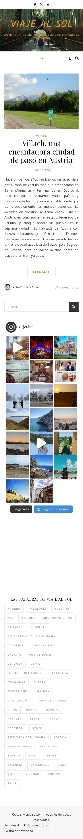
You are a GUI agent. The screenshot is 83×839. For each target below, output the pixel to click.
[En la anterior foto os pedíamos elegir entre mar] (17, 419)
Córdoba (15, 663)
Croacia (14, 654)
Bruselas (39, 627)
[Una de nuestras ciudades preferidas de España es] (65, 443)
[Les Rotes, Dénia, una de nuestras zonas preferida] (41, 466)
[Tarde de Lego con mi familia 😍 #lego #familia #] (17, 347)
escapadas (16, 682)
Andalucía (37, 608)
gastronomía (19, 700)
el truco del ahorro (26, 673)
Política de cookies (36, 825)
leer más (41, 271)
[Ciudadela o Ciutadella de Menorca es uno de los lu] (17, 490)
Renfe (37, 728)
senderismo (50, 746)
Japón (12, 709)
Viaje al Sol (42, 25)
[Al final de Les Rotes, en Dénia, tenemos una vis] (41, 419)
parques (15, 718)
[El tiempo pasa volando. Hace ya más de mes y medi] (17, 466)
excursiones (18, 691)
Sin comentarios (67, 287)
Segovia (60, 737)
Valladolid (40, 764)
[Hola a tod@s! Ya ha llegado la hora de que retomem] (41, 371)
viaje (62, 764)
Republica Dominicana (26, 737)
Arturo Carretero (25, 287)
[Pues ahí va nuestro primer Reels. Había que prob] (41, 443)
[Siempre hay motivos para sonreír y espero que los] (65, 371)
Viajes (41, 136)
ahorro (14, 608)
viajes (13, 774)
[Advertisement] (41, 555)
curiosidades (40, 654)
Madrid (32, 709)
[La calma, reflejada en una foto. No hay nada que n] (17, 443)
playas (56, 718)
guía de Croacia (52, 700)
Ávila (12, 783)
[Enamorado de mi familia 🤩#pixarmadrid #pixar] (41, 347)
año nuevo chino (58, 617)
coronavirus (43, 645)
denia (35, 663)
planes (36, 718)
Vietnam (33, 774)
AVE (10, 617)
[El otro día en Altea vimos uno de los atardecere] (65, 419)
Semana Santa (20, 746)
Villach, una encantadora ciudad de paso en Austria (41, 151)
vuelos (54, 774)
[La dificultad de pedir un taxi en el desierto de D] (65, 395)
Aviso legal (11, 825)
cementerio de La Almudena (31, 636)
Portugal (16, 728)
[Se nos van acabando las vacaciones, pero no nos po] (65, 466)
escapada (60, 673)
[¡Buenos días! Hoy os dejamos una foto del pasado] (17, 371)
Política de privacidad (18, 831)
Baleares (15, 627)
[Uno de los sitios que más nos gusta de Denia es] (41, 490)
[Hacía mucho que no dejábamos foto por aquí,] (17, 395)
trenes (51, 755)
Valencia (15, 764)
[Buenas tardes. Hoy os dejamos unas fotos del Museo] (65, 347)
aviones (28, 617)
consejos (16, 645)
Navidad (53, 709)
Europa (40, 682)
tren (33, 755)
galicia (43, 691)
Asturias (62, 608)
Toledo (14, 755)
